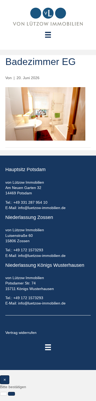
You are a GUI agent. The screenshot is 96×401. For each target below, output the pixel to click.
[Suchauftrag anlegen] (11, 394)
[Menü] (48, 347)
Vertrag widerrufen (21, 332)
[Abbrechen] (3, 394)
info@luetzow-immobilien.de (42, 208)
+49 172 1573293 (28, 250)
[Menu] (48, 34)
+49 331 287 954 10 (30, 202)
